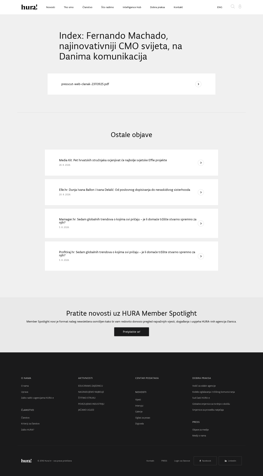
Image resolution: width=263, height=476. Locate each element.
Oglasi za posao (142, 417)
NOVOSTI (140, 392)
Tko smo (69, 7)
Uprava (24, 392)
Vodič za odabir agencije (204, 385)
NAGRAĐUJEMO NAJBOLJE (91, 392)
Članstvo (87, 7)
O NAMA (26, 378)
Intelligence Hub (132, 7)
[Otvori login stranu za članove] (240, 6)
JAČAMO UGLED (86, 409)
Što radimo (107, 7)
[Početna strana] (29, 461)
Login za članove (182, 461)
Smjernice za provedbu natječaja (208, 409)
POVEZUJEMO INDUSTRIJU (91, 404)
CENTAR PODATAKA (147, 378)
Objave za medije (200, 429)
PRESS (196, 422)
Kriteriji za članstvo (30, 423)
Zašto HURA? (27, 429)
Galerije (138, 411)
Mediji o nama (199, 435)
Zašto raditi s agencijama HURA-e (37, 397)
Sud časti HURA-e (201, 397)
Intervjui (139, 405)
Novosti (50, 7)
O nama (25, 385)
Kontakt (178, 7)
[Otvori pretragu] (233, 7)
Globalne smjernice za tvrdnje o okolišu (211, 404)
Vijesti (138, 399)
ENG (219, 7)
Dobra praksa (157, 7)
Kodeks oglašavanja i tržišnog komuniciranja (213, 392)
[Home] (29, 7)
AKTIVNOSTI (85, 378)
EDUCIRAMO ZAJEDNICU (90, 385)
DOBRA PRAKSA (201, 378)
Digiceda (139, 423)
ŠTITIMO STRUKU (87, 397)
